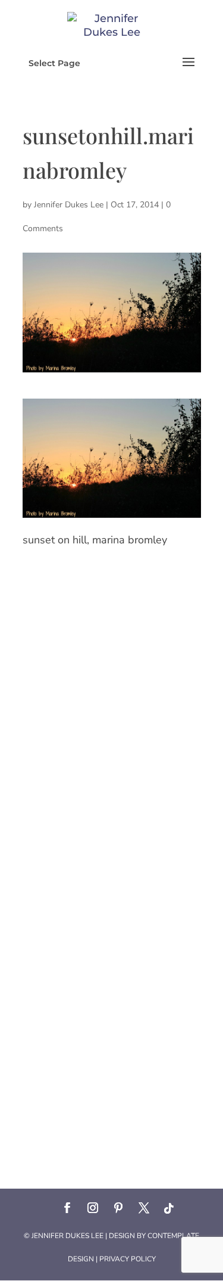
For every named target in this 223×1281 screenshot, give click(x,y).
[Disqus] (112, 701)
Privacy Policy (127, 1259)
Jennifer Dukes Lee (68, 204)
